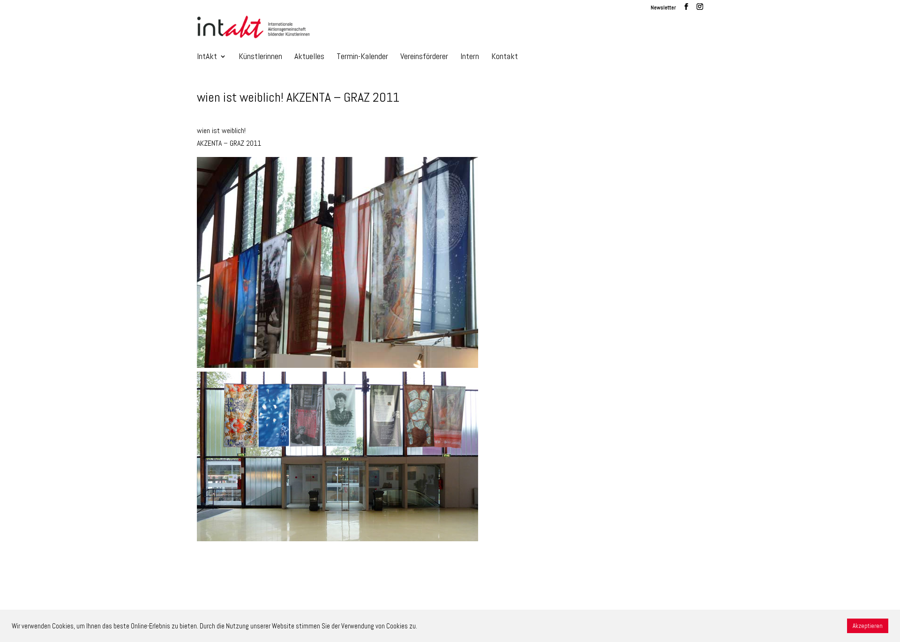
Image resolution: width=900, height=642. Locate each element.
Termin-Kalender (362, 57)
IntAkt (207, 57)
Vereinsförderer (424, 57)
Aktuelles (309, 57)
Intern (469, 57)
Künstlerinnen (260, 57)
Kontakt (504, 57)
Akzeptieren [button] (868, 626)
